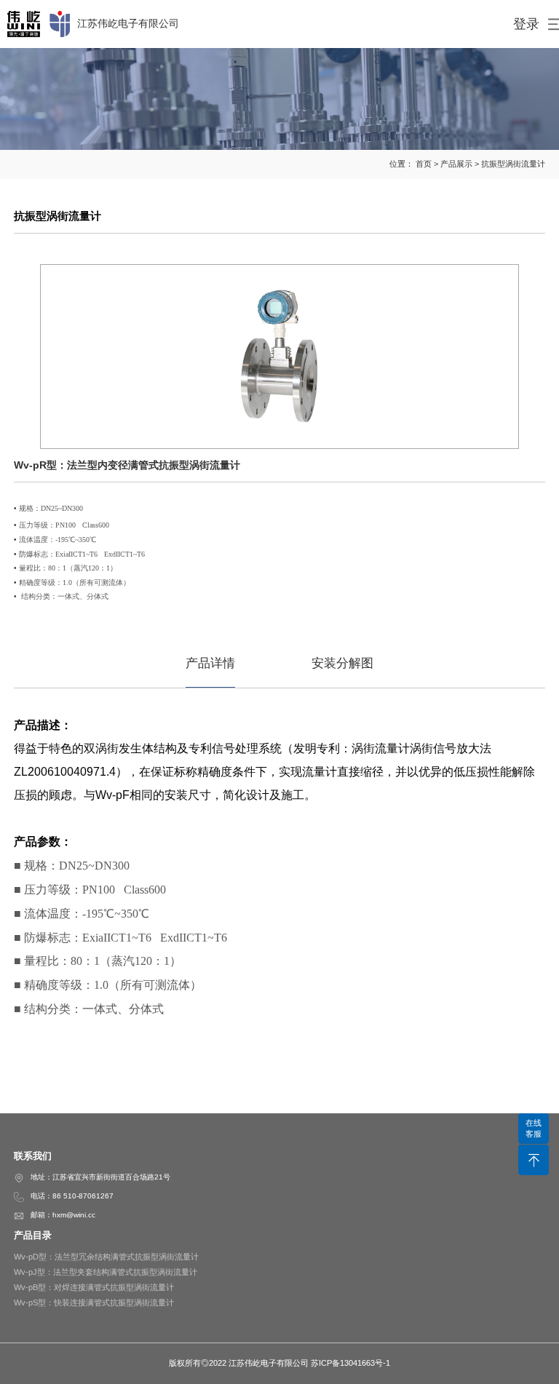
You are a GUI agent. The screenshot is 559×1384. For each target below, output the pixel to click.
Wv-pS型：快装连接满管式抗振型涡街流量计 (94, 1302)
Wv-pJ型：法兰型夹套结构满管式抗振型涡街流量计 (105, 1272)
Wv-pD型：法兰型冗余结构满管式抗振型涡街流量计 (106, 1256)
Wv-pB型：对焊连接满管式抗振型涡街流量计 (94, 1287)
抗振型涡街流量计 (513, 163)
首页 (424, 163)
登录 (526, 24)
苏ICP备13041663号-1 (350, 1363)
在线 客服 (534, 1128)
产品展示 (456, 163)
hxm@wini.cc (73, 1215)
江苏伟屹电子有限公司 (128, 23)
